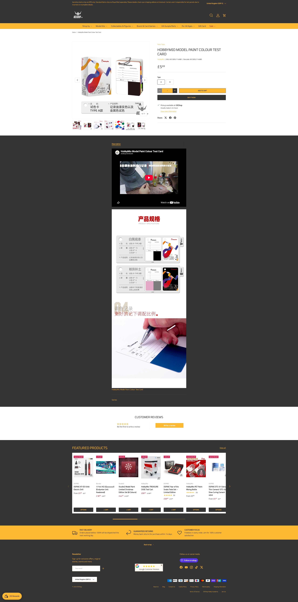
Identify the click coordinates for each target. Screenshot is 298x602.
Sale (211, 26)
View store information (168, 111)
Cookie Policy (183, 587)
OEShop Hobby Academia (210, 591)
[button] (224, 15)
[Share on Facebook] (170, 117)
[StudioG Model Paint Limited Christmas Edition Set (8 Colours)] (128, 467)
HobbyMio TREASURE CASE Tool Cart (149, 488)
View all (223, 447)
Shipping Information (220, 587)
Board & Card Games (146, 26)
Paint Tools (161, 44)
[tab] (116, 144)
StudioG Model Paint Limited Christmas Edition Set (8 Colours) (127, 489)
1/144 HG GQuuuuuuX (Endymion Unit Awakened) (105, 489)
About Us (156, 587)
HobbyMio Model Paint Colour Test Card (89, 32)
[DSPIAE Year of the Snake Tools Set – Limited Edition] (173, 467)
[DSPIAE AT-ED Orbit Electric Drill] (83, 467)
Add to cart (202, 90)
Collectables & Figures (121, 26)
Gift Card (202, 26)
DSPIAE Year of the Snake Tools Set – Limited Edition (171, 489)
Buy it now (192, 97)
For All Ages (187, 26)
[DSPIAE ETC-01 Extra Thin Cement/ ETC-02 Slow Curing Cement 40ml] (218, 467)
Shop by (86, 26)
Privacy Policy (194, 587)
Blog (163, 587)
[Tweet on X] (165, 117)
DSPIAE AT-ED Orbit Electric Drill (82, 488)
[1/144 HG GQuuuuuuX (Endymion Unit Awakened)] (106, 467)
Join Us (224, 591)
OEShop (79, 587)
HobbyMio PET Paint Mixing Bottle (194, 488)
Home (74, 32)
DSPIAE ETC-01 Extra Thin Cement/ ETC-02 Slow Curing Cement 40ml (217, 490)
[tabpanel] (149, 270)
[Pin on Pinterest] (175, 117)
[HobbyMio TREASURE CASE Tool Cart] (151, 467)
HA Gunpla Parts (168, 26)
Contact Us (172, 587)
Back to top (148, 544)
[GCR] (137, 566)
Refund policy (206, 587)
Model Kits (100, 26)
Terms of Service (195, 591)
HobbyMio (160, 59)
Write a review (169, 425)
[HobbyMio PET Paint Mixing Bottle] (196, 467)
